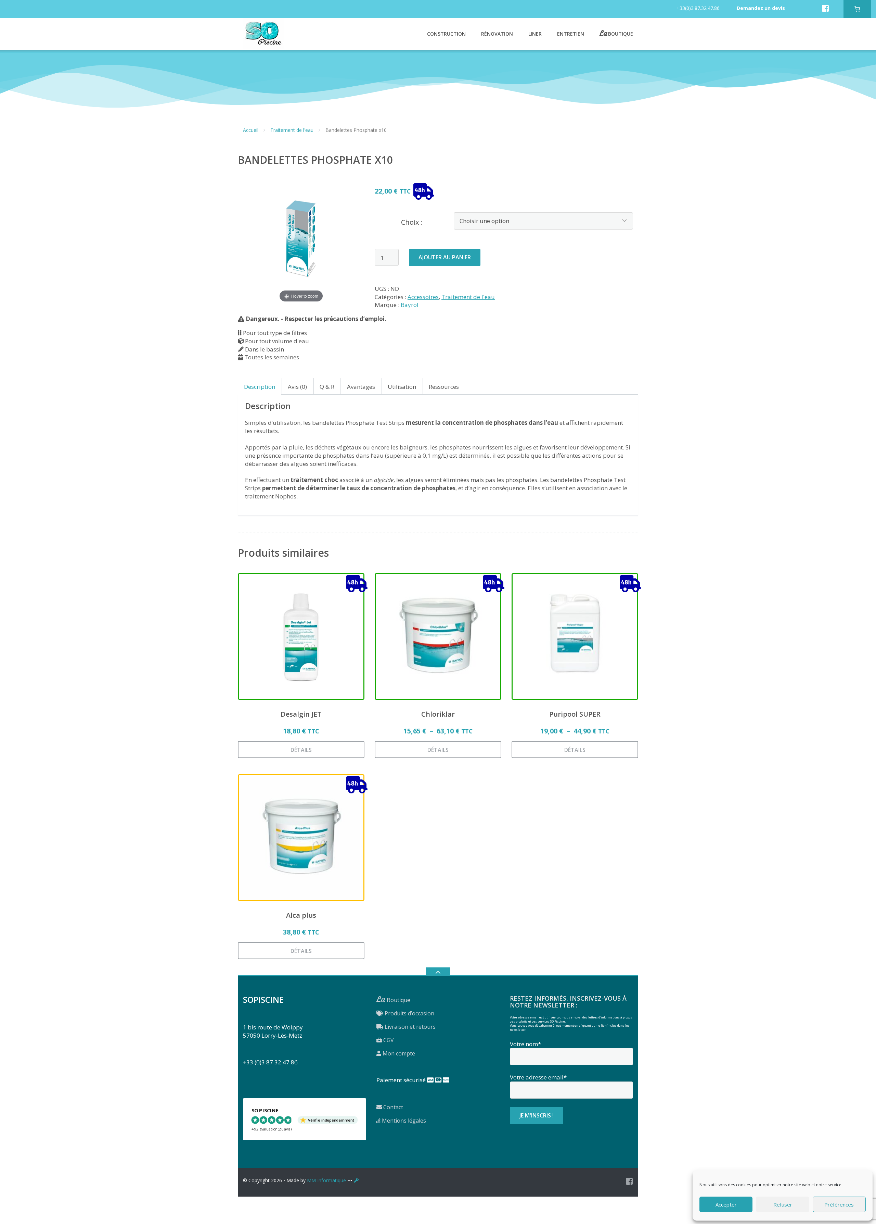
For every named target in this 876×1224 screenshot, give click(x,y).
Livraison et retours (409, 1026)
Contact (392, 1107)
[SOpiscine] (263, 33)
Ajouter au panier (444, 257)
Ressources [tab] (444, 387)
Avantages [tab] (361, 387)
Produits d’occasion (408, 1013)
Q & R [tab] (327, 387)
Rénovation (497, 33)
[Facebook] (825, 8)
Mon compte (398, 1053)
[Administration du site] (356, 1180)
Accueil (250, 130)
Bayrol (409, 305)
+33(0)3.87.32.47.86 (698, 8)
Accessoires (423, 297)
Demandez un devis (761, 8)
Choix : (411, 222)
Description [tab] (259, 387)
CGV (388, 1040)
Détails (301, 750)
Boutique (620, 33)
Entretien (570, 33)
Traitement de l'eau (291, 130)
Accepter (726, 1204)
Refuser (782, 1204)
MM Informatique (326, 1180)
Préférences (839, 1204)
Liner (535, 33)
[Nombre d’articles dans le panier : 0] (857, 9)
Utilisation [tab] (402, 387)
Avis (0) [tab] (297, 387)
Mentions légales (403, 1120)
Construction (446, 33)
